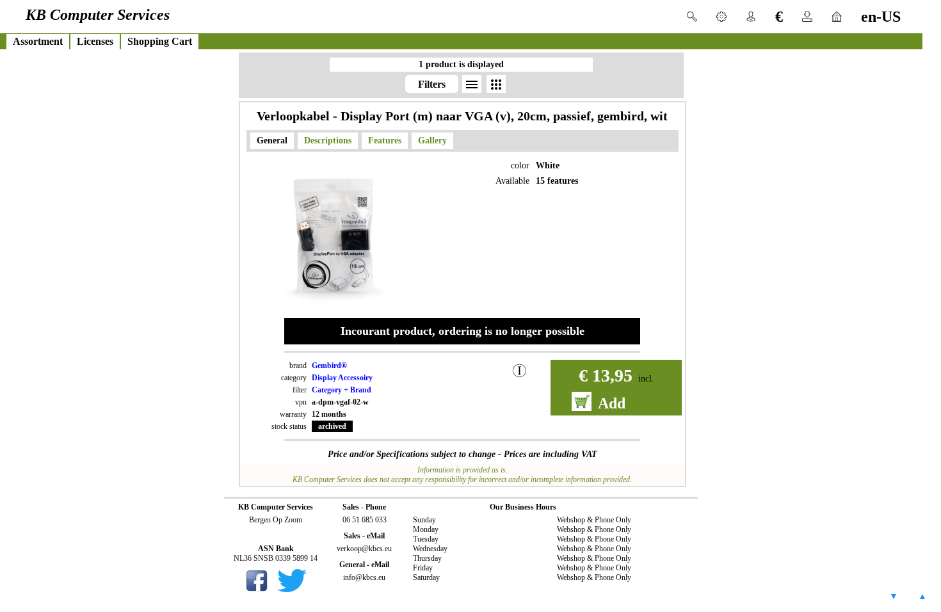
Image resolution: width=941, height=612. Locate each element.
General (272, 140)
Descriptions (327, 140)
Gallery (432, 140)
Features (384, 140)
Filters (432, 84)
